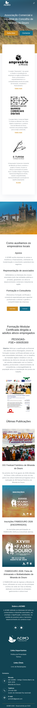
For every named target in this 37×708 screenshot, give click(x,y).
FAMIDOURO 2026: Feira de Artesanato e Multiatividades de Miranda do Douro (18, 574)
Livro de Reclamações (18, 667)
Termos (18, 657)
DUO (28, 706)
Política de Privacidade (18, 654)
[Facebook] (15, 627)
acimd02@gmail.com (15, 699)
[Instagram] (21, 627)
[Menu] (34, 3)
